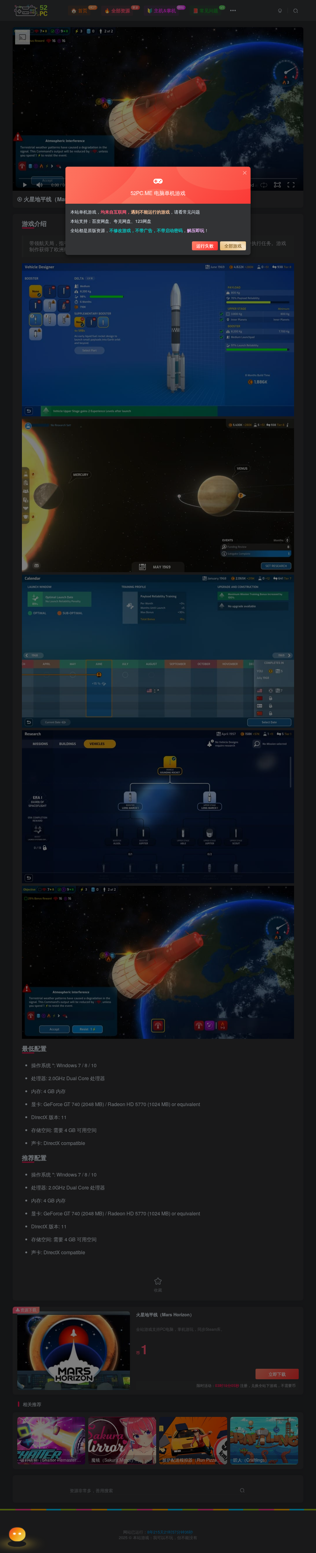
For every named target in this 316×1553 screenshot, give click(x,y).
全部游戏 (233, 246)
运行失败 (205, 246)
